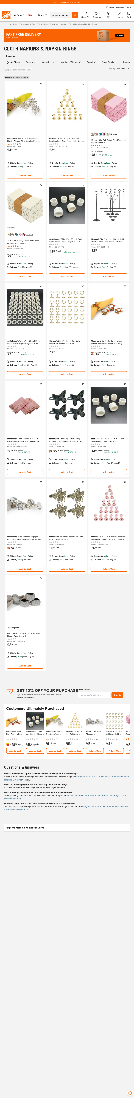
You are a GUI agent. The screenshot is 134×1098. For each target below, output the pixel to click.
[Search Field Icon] (75, 15)
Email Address (84, 689)
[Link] (25, 131)
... (5, 24)
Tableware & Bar (27, 24)
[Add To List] (41, 84)
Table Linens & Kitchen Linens (52, 24)
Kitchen (13, 24)
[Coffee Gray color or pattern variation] (96, 133)
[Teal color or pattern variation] (100, 133)
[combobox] (61, 15)
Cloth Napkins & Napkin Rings (83, 24)
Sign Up (117, 695)
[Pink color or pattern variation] (92, 133)
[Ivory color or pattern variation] (107, 133)
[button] (119, 68)
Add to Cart (25, 175)
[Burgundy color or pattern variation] (104, 133)
